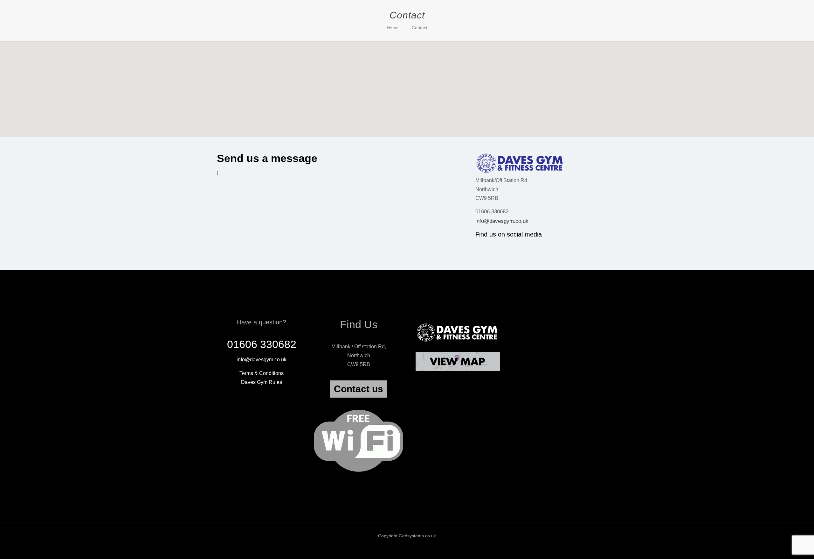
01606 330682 (261, 344)
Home (393, 27)
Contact (419, 27)
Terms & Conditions (261, 373)
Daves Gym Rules (261, 382)
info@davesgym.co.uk (501, 221)
